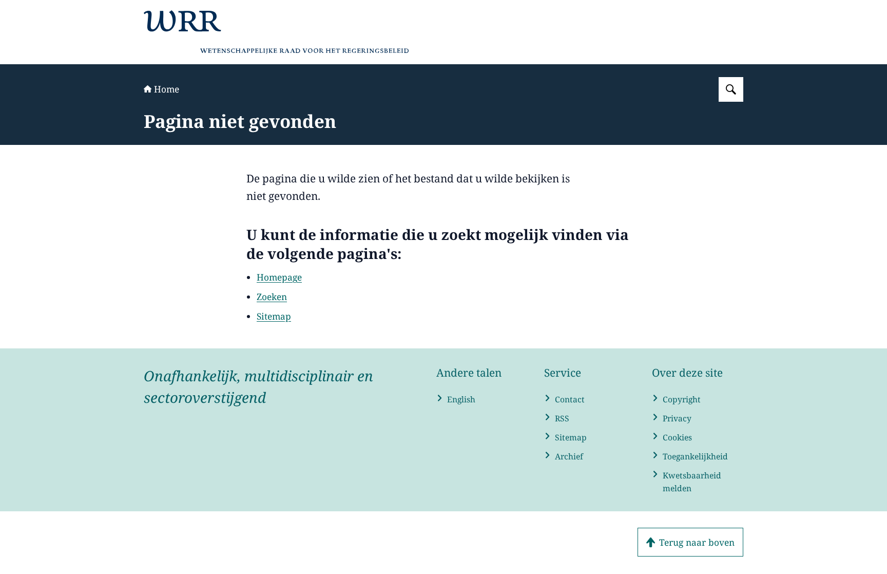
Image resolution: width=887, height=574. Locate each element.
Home (166, 89)
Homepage (279, 277)
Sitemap (274, 316)
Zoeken (272, 296)
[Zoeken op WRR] (731, 89)
